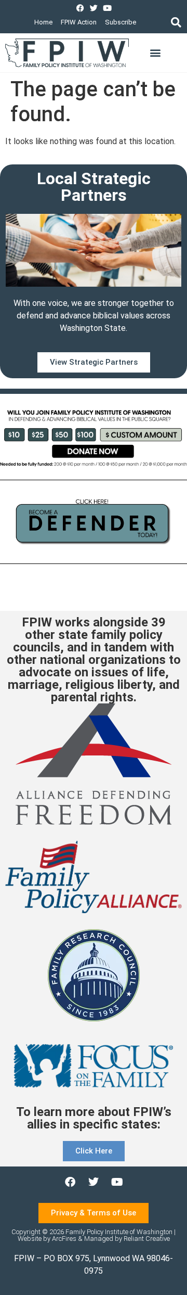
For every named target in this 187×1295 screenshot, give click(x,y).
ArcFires (64, 1238)
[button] (175, 22)
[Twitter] (93, 8)
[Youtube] (107, 8)
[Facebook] (80, 8)
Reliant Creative (147, 1238)
